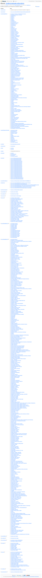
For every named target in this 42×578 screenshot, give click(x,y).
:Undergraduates (14, 237)
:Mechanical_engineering (15, 372)
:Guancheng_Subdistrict (15, 476)
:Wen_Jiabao (13, 451)
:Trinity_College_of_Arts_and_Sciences (17, 203)
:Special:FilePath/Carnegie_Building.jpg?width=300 (20, 11)
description (3, 9)
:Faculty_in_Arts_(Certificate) (15, 109)
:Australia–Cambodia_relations (16, 520)
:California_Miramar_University (16, 453)
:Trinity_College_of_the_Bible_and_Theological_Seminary (20, 278)
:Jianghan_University (14, 301)
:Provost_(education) (14, 252)
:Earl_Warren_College (14, 543)
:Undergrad (13, 229)
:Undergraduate (14, 227)
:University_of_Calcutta (15, 437)
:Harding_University (14, 484)
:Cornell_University (14, 363)
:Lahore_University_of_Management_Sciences (18, 13)
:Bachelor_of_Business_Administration (17, 50)
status (3, 543)
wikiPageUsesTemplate (5, 130)
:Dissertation (13, 85)
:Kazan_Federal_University (15, 370)
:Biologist (13, 442)
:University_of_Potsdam (15, 251)
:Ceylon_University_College (15, 259)
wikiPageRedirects (4, 223)
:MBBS (12, 91)
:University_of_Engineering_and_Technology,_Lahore (19, 66)
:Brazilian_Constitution (15, 88)
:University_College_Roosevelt (16, 199)
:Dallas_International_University (16, 217)
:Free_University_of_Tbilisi (15, 336)
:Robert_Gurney (14, 304)
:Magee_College (14, 302)
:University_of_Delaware (15, 36)
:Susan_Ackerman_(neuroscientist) (16, 518)
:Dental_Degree (14, 98)
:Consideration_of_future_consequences (17, 267)
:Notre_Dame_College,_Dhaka (16, 205)
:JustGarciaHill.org (14, 239)
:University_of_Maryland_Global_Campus (17, 392)
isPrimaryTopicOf (4, 189)
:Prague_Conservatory (15, 250)
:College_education (14, 223)
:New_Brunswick (14, 319)
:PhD (12, 83)
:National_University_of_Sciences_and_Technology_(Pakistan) (21, 106)
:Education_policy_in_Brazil (15, 502)
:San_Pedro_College (14, 398)
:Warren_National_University (16, 498)
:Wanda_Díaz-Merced (14, 313)
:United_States (13, 21)
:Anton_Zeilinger (14, 247)
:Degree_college (14, 225)
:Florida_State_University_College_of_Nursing (18, 406)
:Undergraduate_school (15, 232)
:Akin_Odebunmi (14, 418)
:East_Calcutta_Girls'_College (16, 209)
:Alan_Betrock (13, 528)
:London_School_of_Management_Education (18, 420)
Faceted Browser (32, 1)
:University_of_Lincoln (14, 256)
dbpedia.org (28, 5)
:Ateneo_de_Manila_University (16, 360)
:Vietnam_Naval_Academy (15, 197)
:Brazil (12, 16)
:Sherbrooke (13, 459)
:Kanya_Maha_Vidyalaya (15, 280)
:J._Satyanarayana (14, 279)
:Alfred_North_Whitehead (15, 385)
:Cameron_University (14, 397)
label (2, 151)
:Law (12, 26)
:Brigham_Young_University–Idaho (16, 478)
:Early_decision (13, 422)
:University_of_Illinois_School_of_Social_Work (18, 351)
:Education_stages (14, 130)
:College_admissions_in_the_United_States (18, 493)
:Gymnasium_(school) (14, 22)
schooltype (3, 540)
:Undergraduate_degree (15, 68)
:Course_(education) (14, 56)
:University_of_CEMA (14, 481)
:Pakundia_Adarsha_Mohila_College (17, 293)
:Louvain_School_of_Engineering (16, 489)
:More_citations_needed (15, 136)
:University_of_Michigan (15, 438)
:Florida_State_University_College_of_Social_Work (19, 407)
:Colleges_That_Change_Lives (16, 496)
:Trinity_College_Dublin (15, 447)
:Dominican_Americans (15, 270)
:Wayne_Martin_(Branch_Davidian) (16, 531)
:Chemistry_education (14, 467)
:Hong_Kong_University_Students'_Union (17, 287)
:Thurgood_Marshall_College (16, 549)
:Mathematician (14, 371)
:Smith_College (13, 30)
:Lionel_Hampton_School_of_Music (16, 423)
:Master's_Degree (14, 90)
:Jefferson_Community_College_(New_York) (18, 300)
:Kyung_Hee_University (15, 431)
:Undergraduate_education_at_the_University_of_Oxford (20, 413)
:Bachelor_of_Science (14, 33)
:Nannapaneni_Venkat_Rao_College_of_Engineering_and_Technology (22, 419)
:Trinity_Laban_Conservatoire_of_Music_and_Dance (19, 469)
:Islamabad (13, 316)
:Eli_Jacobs (13, 243)
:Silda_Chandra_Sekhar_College (16, 201)
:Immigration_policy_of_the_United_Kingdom (18, 295)
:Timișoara (13, 378)
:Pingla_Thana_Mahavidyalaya (16, 277)
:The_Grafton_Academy (15, 415)
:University (13, 155)
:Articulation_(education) (15, 71)
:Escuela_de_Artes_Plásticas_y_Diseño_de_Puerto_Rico (19, 210)
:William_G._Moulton (14, 526)
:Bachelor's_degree (14, 31)
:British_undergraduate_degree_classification (18, 51)
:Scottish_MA (13, 120)
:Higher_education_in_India (15, 307)
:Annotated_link (14, 131)
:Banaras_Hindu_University (15, 466)
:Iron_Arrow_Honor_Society (15, 342)
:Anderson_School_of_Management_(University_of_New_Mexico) (21, 341)
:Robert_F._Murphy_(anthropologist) (17, 303)
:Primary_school (14, 28)
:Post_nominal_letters (14, 118)
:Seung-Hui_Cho (14, 435)
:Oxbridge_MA (13, 115)
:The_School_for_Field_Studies (16, 195)
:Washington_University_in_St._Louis (17, 450)
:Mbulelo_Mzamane (14, 509)
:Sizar (12, 511)
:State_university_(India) (15, 60)
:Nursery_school (14, 93)
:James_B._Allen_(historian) (15, 298)
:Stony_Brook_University (15, 377)
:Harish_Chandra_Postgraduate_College (17, 346)
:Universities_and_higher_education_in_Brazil (18, 569)
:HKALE (12, 112)
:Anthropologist (14, 533)
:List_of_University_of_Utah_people (16, 281)
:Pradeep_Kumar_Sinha (15, 340)
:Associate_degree (14, 40)
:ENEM (12, 103)
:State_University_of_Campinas (16, 485)
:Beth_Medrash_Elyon (14, 207)
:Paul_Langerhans (14, 464)
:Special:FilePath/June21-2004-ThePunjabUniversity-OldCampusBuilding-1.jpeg (25, 184)
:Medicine (13, 27)
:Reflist (12, 137)
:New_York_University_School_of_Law (17, 462)
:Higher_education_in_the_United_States (17, 61)
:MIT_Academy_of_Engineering (16, 285)
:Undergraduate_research (15, 356)
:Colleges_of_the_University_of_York (17, 354)
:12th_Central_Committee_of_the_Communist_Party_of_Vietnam (21, 241)
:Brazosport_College (14, 47)
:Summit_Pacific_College (15, 219)
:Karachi (12, 369)
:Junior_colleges (14, 108)
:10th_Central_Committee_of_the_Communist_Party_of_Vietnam (21, 523)
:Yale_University (14, 384)
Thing (7, 5)
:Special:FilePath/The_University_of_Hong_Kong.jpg (20, 182)
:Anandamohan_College (15, 218)
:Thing (12, 148)
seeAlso (2, 153)
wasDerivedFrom (4, 180)
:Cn (12, 134)
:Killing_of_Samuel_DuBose (15, 357)
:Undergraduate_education (15, 82)
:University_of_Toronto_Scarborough (17, 399)
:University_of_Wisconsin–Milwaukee (17, 329)
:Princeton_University (14, 446)
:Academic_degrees (14, 142)
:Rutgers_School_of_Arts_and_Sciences (17, 424)
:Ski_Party (13, 512)
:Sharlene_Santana (14, 296)
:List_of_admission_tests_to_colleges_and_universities (19, 245)
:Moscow (13, 318)
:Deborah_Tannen (14, 479)
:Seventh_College (14, 547)
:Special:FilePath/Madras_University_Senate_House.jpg (21, 186)
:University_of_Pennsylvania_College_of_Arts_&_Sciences (20, 565)
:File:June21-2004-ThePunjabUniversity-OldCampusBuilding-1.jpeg (21, 124)
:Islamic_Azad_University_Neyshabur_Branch (18, 337)
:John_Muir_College (14, 550)
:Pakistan (13, 20)
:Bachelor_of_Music (14, 53)
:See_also (13, 139)
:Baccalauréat (13, 45)
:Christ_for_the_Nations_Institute (16, 552)
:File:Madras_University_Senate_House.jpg (18, 128)
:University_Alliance (14, 326)
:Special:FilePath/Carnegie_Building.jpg (19, 183)
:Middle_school (13, 37)
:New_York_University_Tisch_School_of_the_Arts (18, 434)
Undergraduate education (15, 3)
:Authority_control (14, 132)
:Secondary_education (15, 39)
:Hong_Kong (13, 25)
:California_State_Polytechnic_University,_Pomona (19, 324)
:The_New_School (14, 391)
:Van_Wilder (13, 449)
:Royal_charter (13, 29)
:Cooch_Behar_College (15, 268)
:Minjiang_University (14, 200)
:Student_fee (13, 425)
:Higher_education (14, 54)
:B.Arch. (12, 87)
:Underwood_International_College (17, 198)
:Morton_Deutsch (14, 249)
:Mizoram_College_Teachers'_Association (17, 309)
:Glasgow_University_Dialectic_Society (17, 503)
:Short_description (14, 140)
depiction (3, 182)
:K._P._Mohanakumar (14, 417)
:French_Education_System (15, 111)
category (3, 193)
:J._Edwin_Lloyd (13, 244)
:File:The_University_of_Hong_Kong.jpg (17, 123)
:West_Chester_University (15, 395)
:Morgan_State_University (15, 457)
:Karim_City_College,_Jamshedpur (16, 221)
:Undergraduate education (16, 158)
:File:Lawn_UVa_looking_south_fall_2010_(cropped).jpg (19, 126)
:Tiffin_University (14, 344)
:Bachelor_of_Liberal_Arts (15, 477)
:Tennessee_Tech (14, 390)
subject (2, 144)
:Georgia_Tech (13, 367)
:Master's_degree (14, 34)
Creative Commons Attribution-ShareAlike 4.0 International (30, 576)
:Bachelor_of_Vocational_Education (17, 517)
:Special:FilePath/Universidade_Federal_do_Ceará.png (21, 187)
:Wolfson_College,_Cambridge (16, 452)
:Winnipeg (13, 322)
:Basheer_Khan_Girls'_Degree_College (17, 530)
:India (12, 18)
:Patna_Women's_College (15, 204)
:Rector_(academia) (14, 389)
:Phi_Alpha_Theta (14, 274)
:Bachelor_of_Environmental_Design (17, 240)
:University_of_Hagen (14, 465)
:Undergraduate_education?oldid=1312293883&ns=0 (21, 180)
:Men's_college (13, 306)
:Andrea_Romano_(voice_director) (16, 441)
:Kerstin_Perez (13, 529)
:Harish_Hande (13, 488)
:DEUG (12, 100)
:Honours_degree (14, 67)
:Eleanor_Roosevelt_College (15, 544)
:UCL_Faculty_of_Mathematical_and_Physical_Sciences (19, 349)
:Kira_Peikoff (13, 522)
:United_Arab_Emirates (15, 320)
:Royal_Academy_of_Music (15, 376)
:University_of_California (15, 448)
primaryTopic (4, 571)
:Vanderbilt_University (15, 440)
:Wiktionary (13, 141)
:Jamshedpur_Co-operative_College (17, 220)
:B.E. (12, 80)
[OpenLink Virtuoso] (14, 575)
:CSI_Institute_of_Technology (16, 492)
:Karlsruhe (13, 317)
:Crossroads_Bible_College (15, 269)
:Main (12, 135)
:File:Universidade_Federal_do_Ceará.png (17, 125)
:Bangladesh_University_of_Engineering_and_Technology (20, 534)
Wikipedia (13, 576)
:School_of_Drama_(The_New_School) (17, 206)
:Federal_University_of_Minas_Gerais (17, 443)
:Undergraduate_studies (15, 236)
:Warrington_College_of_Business (16, 273)
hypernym (3, 146)
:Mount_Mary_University (15, 409)
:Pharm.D (13, 116)
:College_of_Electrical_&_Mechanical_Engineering (19, 495)
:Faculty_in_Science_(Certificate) (16, 110)
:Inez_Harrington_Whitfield (15, 292)
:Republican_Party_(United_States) (16, 375)
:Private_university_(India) (15, 79)
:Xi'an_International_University (16, 527)
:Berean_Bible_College (14, 562)
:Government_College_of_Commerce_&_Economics (19, 213)
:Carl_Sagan (13, 315)
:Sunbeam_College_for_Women (16, 212)
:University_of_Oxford (14, 439)
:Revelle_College (14, 545)
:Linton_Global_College (15, 308)
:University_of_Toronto (15, 382)
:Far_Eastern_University (15, 364)
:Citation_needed (14, 133)
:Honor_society (13, 353)
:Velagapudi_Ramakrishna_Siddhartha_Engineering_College (20, 514)
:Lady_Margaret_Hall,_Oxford (16, 455)
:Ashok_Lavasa (13, 414)
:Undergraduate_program (15, 231)
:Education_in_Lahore (14, 242)
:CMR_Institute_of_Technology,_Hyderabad (18, 491)
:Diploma (13, 52)
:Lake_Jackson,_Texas (14, 69)
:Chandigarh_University (15, 521)
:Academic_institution (14, 499)
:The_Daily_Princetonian (15, 524)
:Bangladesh (13, 15)
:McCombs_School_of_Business (16, 272)
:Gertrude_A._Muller (14, 310)
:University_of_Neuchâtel (15, 327)
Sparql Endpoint (38, 1)
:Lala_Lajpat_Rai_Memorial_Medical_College (18, 513)
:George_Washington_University (16, 366)
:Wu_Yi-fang (13, 411)
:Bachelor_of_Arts (14, 23)
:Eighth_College (13, 548)
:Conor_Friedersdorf (14, 266)
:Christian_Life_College (15, 294)
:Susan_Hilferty (13, 519)
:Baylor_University (14, 323)
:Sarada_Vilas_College (14, 193)
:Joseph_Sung (13, 508)
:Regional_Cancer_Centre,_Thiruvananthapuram (19, 507)
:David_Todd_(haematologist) (16, 416)
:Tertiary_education (14, 38)
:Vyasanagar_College (14, 410)
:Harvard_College (14, 444)
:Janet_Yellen (13, 445)
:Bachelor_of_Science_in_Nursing (16, 14)
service (3, 195)
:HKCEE (12, 113)
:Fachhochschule (14, 43)
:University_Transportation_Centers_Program (18, 358)
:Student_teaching (14, 426)
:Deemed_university (14, 49)
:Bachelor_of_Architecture (15, 72)
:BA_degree (13, 86)
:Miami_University (14, 456)
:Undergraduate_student (15, 234)
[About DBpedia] (3, 1)
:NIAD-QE (13, 81)
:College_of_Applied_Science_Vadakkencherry (18, 494)
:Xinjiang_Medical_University (15, 408)
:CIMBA (12, 490)
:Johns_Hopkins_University (15, 368)
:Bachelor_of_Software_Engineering (17, 312)
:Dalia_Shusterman (14, 343)
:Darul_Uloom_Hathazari (15, 339)
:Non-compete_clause (14, 506)
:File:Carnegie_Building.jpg (15, 127)
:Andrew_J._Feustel (14, 532)
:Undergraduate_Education (15, 230)
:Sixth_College (13, 546)
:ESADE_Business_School (15, 258)
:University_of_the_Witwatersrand (16, 461)
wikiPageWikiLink (4, 13)
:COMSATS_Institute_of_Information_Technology (19, 97)
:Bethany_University (14, 208)
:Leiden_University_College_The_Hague (17, 216)
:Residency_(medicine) (15, 255)
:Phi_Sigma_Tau (13, 275)
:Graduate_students (14, 114)
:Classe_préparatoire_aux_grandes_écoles (18, 55)
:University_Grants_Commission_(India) (17, 42)
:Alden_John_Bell (14, 482)
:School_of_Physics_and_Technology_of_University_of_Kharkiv (21, 355)
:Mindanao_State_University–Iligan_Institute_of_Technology (20, 505)
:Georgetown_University (15, 429)
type (2, 148)
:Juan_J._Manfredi (14, 359)
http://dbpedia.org (17, 5)
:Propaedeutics (13, 41)
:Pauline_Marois (14, 388)
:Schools (12, 138)
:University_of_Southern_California (16, 381)
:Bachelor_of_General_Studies (16, 311)
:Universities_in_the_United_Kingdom (17, 46)
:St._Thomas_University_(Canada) (16, 480)
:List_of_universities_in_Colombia (16, 284)
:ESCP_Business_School (15, 454)
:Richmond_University (14, 96)
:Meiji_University (14, 432)
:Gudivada (13, 254)
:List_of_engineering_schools (16, 283)
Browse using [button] (10, 1)
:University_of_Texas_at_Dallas (16, 328)
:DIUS (12, 101)
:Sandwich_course (14, 119)
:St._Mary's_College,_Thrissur (16, 515)
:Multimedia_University (15, 483)
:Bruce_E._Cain (13, 421)
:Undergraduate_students (15, 235)
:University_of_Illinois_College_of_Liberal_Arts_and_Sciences (20, 350)
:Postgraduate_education (15, 48)
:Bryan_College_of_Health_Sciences (17, 202)
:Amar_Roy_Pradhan (14, 191)
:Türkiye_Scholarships (14, 412)
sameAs (2, 158)
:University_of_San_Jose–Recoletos (16, 257)
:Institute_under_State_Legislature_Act (17, 62)
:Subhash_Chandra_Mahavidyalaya (16, 211)
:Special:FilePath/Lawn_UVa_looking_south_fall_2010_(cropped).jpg (23, 185)
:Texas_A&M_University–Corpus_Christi (17, 253)
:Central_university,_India (15, 105)
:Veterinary (13, 92)
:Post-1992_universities (15, 117)
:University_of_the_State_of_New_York (17, 65)
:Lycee (12, 107)
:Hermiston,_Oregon (14, 430)
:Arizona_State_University (15, 427)
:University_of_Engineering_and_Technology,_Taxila (19, 58)
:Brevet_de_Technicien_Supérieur (16, 94)
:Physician (13, 373)
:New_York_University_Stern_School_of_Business (19, 463)
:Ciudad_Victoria (14, 248)
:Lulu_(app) (13, 525)
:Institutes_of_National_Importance (17, 44)
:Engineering (13, 24)
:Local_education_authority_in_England (17, 314)
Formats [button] (15, 1)
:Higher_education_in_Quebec (16, 568)
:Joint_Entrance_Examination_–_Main (17, 271)
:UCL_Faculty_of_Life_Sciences (16, 348)
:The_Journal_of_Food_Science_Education (17, 345)
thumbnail (3, 11)
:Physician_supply (14, 276)
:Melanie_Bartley (14, 468)
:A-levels (12, 104)
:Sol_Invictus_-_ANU (14, 291)
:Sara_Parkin (13, 500)
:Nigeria (12, 19)
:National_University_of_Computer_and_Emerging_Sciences (20, 57)
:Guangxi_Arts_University (15, 352)
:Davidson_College (14, 428)
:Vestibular (13, 122)
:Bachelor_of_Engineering (15, 35)
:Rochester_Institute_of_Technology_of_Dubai (18, 305)
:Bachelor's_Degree (14, 99)
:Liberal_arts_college (14, 396)
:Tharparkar (13, 460)
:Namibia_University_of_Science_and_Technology (19, 433)
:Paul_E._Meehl (13, 487)
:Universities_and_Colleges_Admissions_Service (18, 121)
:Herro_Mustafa (14, 504)
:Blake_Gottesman (14, 299)
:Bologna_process (14, 102)
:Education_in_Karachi (14, 501)
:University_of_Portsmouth (15, 393)
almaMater (3, 191)
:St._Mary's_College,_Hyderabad (16, 338)
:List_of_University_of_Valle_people (16, 282)
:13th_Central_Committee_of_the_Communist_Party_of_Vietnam (21, 288)
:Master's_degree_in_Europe (16, 70)
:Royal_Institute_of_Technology (16, 84)
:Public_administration (15, 458)
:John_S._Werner (14, 289)
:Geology (12, 17)
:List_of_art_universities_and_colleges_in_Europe (19, 246)
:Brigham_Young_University (15, 362)
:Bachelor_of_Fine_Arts (15, 32)
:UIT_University (13, 286)
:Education (13, 146)
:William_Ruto (13, 383)
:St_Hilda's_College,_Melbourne (16, 516)
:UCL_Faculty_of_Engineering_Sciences (17, 347)
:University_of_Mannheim (15, 380)
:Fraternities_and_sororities (15, 365)
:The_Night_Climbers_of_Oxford (16, 290)
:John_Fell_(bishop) (14, 325)
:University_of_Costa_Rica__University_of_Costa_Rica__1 (20, 215)
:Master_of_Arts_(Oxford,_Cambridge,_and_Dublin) (19, 394)
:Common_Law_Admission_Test (16, 497)
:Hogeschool (13, 89)
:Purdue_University (14, 374)
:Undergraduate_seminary (15, 233)
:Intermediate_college (14, 95)
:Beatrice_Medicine (14, 297)
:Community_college (14, 64)
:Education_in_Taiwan (14, 486)
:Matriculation (13, 63)
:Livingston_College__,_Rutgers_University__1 (18, 214)
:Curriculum (13, 59)
